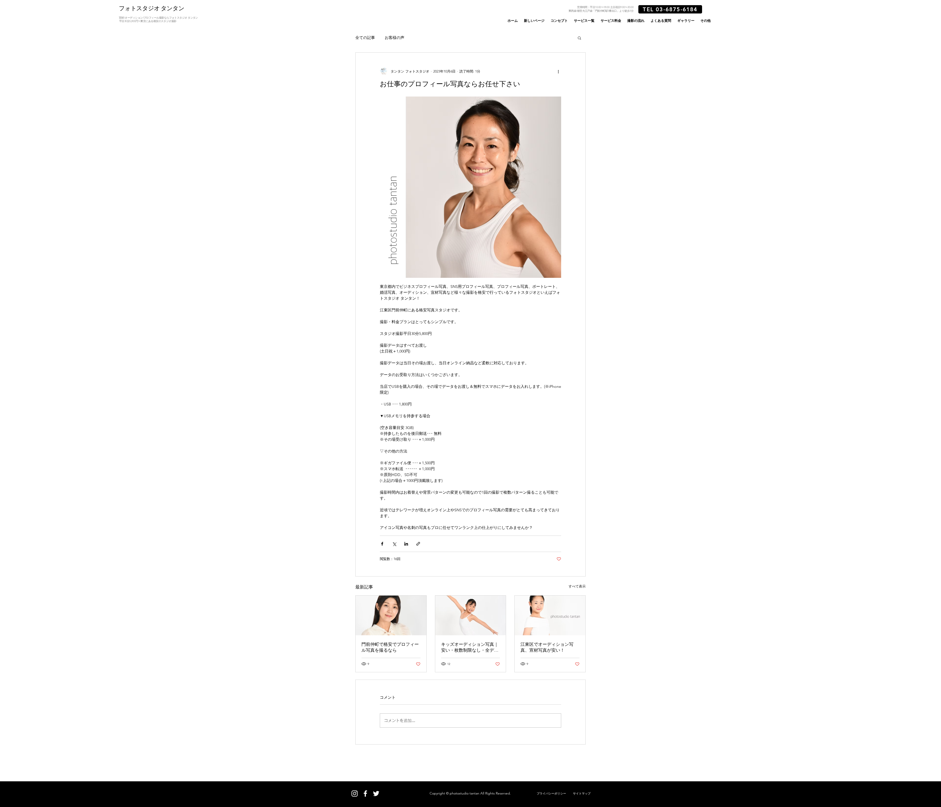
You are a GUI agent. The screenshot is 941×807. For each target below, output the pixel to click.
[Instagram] (354, 793)
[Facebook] (365, 793)
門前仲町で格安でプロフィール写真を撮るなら (390, 647)
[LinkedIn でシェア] (406, 543)
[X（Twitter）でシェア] (394, 543)
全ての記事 (365, 37)
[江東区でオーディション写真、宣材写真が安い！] (550, 615)
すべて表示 (577, 586)
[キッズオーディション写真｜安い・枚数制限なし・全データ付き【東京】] (470, 615)
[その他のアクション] (558, 71)
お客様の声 (394, 37)
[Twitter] (376, 793)
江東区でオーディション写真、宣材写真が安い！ (546, 647)
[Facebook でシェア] (382, 543)
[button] (584, 20)
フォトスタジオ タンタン (151, 8)
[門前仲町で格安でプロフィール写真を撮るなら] (391, 615)
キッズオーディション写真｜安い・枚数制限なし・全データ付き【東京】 (469, 647)
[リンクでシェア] (418, 543)
